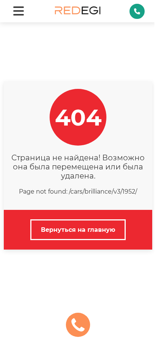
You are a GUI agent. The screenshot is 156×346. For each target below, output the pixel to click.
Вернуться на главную (78, 229)
